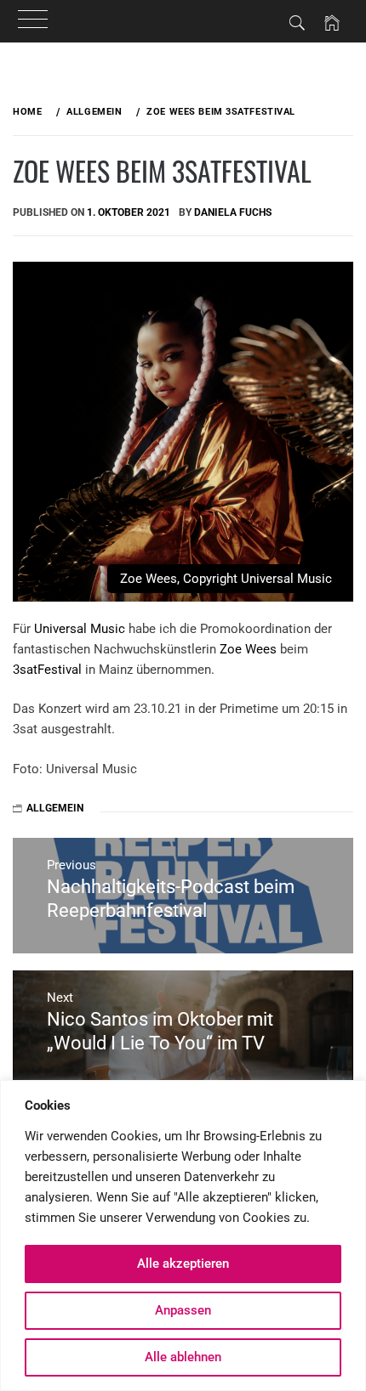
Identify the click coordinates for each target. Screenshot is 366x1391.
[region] (183, 1235)
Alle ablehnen (183, 1357)
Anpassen (183, 1310)
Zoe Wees (248, 649)
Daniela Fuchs (233, 212)
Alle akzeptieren (183, 1263)
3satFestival (47, 669)
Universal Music (79, 628)
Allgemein (54, 808)
